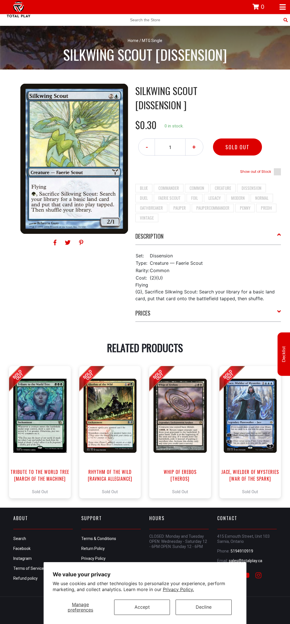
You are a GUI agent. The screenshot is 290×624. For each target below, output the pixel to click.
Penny (245, 208)
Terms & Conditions (98, 538)
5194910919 (242, 551)
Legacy (214, 198)
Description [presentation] (149, 236)
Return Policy (93, 548)
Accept (142, 607)
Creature (223, 188)
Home (133, 40)
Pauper (179, 208)
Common (196, 188)
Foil (194, 198)
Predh (266, 208)
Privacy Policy (93, 558)
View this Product (42, 432)
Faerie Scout (169, 198)
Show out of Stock (255, 171)
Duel (144, 198)
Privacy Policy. (178, 589)
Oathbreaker (151, 208)
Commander (168, 188)
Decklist (284, 354)
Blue (144, 188)
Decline (204, 607)
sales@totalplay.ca (245, 560)
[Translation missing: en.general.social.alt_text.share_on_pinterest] (81, 242)
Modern (238, 198)
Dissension (251, 188)
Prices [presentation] (142, 313)
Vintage (147, 218)
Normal (261, 198)
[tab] (208, 238)
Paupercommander (212, 208)
